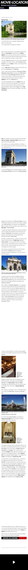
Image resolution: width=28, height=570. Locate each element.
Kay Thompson (17, 44)
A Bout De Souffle (14, 140)
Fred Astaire (9, 53)
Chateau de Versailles (6, 418)
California (18, 41)
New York (22, 41)
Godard (8, 451)
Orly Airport (4, 89)
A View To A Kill (19, 476)
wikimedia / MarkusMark (12, 273)
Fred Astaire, (12, 44)
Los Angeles (14, 41)
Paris (8, 41)
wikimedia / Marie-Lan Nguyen (19, 442)
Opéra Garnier (11, 382)
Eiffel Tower (16, 240)
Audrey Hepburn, (7, 44)
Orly (2, 138)
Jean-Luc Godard (5, 140)
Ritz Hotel (3, 227)
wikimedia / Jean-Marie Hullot (11, 414)
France (10, 41)
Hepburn (4, 79)
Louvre (11, 450)
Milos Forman (21, 475)
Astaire (11, 63)
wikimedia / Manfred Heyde (20, 376)
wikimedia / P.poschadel (20, 39)
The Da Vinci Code (17, 456)
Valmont (3, 476)
